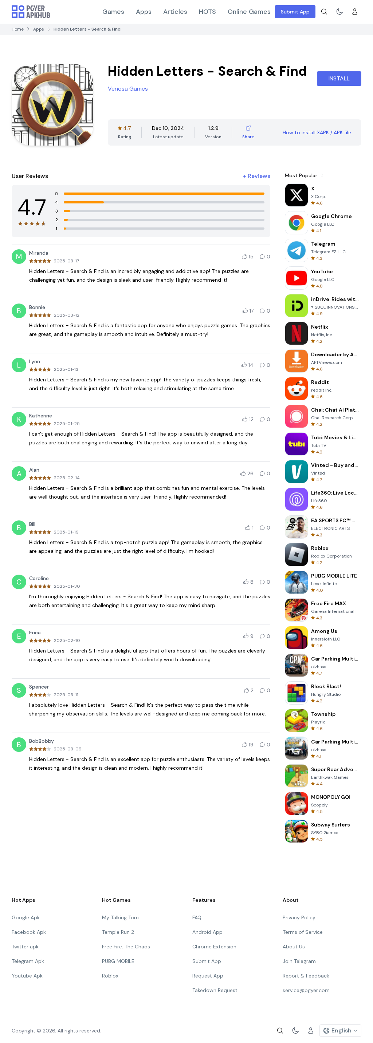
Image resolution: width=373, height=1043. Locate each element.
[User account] (354, 11)
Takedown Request (214, 990)
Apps (144, 11)
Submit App (295, 11)
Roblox (110, 975)
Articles (175, 11)
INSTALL (339, 78)
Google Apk (26, 917)
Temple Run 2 (118, 932)
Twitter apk (25, 946)
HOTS (207, 11)
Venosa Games (128, 88)
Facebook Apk (29, 932)
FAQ (196, 917)
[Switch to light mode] (339, 11)
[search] (324, 11)
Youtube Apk (27, 975)
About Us (294, 946)
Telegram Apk (28, 961)
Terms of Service (303, 932)
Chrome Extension (214, 946)
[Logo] (31, 11)
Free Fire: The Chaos (126, 946)
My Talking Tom (120, 917)
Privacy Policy (299, 917)
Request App (207, 975)
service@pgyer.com (306, 990)
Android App (207, 932)
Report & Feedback (306, 975)
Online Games (249, 11)
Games (113, 11)
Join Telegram (299, 961)
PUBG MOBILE (118, 961)
